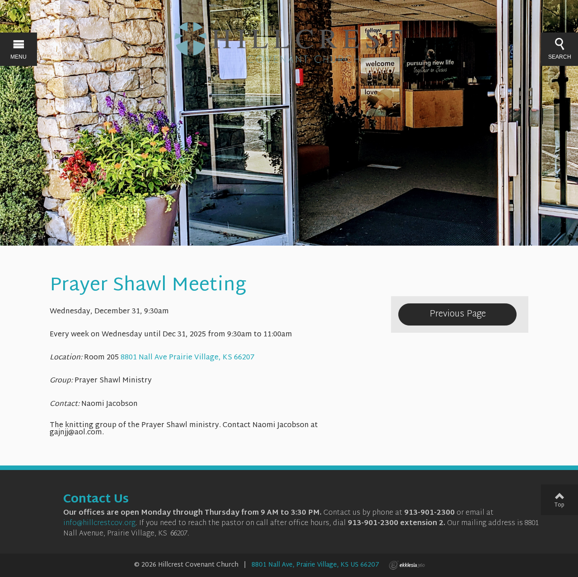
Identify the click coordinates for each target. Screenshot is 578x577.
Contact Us (96, 500)
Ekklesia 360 (407, 565)
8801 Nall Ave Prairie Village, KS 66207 (188, 357)
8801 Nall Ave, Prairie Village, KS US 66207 (315, 565)
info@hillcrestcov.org (99, 523)
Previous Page (457, 314)
